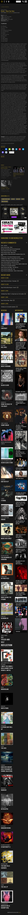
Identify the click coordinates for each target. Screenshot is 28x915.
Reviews (11, 12)
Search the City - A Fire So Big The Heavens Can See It (10, 257)
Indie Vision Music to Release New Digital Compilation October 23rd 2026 (13, 254)
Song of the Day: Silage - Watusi (6, 247)
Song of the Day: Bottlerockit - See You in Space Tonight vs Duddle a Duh (14, 264)
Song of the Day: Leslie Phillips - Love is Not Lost (9, 267)
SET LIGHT (18, 1)
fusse (20, 912)
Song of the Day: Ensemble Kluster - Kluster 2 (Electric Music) (12, 270)
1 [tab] (2, 232)
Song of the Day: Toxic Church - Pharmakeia (8, 250)
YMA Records (5, 201)
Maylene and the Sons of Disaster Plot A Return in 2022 (18, 175)
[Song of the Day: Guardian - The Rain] (6, 183)
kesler (13, 199)
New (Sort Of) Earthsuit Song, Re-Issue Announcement (10, 249)
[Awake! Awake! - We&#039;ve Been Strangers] (7, 172)
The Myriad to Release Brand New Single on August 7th (10, 260)
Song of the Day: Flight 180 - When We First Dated (10, 262)
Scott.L (7, 12)
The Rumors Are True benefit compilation (8, 265)
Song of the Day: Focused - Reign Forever (8, 252)
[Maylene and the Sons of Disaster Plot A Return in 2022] (18, 169)
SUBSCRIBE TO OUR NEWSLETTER (11, 238)
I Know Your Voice (6, 199)
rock (23, 199)
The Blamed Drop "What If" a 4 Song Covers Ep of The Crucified (12, 258)
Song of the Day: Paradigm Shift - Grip (8, 269)
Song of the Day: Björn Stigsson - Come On (8, 287)
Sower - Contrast (4, 245)
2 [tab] (3, 232)
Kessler (18, 199)
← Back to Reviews (5, 6)
